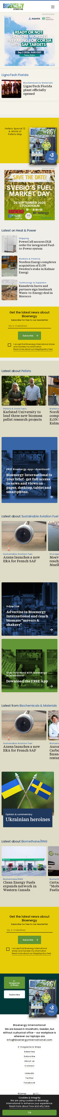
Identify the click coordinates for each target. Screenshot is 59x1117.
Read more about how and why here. (29, 1106)
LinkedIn (29, 1073)
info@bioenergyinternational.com (29, 1039)
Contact (29, 1066)
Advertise (29, 1051)
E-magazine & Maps (29, 1047)
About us (29, 1061)
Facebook (29, 1083)
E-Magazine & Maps (14, 983)
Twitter (29, 1078)
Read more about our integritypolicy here (33, 349)
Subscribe (14, 994)
